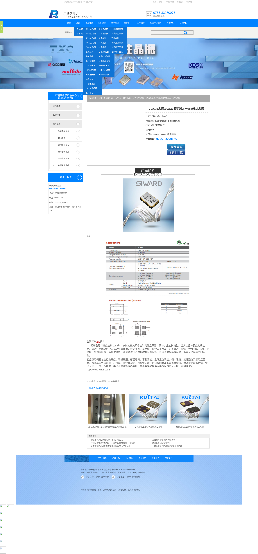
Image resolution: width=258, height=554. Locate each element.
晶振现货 (80, 34)
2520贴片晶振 (91, 34)
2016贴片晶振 (91, 29)
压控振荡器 (90, 65)
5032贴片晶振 (91, 43)
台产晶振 (115, 23)
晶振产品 (116, 458)
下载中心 (168, 458)
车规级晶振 (90, 84)
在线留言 (180, 2)
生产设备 (141, 23)
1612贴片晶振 (91, 88)
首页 (69, 23)
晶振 (78, 23)
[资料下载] (176, 154)
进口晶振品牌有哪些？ (161, 443)
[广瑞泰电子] (53, 17)
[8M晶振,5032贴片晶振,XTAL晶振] (189, 423)
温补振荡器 (90, 61)
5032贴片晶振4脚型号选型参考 (164, 440)
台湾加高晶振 (117, 43)
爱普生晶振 (103, 29)
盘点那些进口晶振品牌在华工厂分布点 (107, 440)
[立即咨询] (176, 149)
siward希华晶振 (113, 381)
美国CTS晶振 (104, 56)
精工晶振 (102, 38)
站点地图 (189, 2)
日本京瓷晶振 (104, 52)
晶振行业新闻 (155, 23)
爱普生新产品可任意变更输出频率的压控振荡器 (110, 446)
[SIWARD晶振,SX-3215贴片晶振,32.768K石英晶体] (107, 423)
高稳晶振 (89, 79)
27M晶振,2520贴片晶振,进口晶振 (148, 427)
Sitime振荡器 (104, 65)
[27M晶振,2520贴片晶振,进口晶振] (148, 423)
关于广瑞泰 (102, 458)
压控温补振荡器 (92, 70)
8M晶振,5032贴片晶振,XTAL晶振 (190, 427)
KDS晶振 (102, 43)
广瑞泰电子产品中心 (112, 98)
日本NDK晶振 (104, 61)
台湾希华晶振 (117, 52)
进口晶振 (80, 29)
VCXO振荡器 (101, 381)
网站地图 (142, 458)
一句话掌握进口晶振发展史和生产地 (167, 446)
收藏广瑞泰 (170, 2)
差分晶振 (89, 93)
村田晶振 (102, 47)
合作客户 (128, 23)
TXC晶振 (115, 38)
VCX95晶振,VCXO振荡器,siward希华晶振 (163, 98)
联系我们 (183, 23)
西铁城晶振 (103, 34)
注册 (160, 2)
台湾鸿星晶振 (117, 34)
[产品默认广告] (129, 63)
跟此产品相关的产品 (98, 388)
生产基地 (129, 458)
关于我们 (170, 23)
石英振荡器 (90, 75)
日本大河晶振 (104, 70)
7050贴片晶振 (91, 47)
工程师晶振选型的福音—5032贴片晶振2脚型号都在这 (113, 443)
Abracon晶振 (104, 75)
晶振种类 (89, 23)
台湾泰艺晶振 (117, 47)
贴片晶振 (89, 56)
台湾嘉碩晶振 (117, 29)
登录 (154, 2)
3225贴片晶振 (91, 38)
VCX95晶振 (91, 381)
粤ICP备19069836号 (126, 470)
